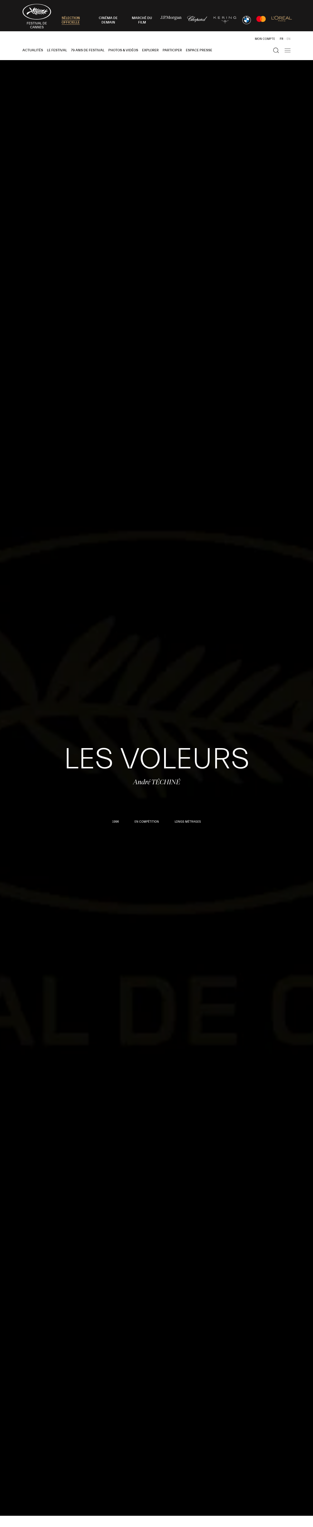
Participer (172, 50)
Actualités (32, 50)
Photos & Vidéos (123, 50)
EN (289, 39)
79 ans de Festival (87, 50)
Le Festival (57, 50)
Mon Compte (265, 39)
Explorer (150, 50)
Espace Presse (199, 50)
